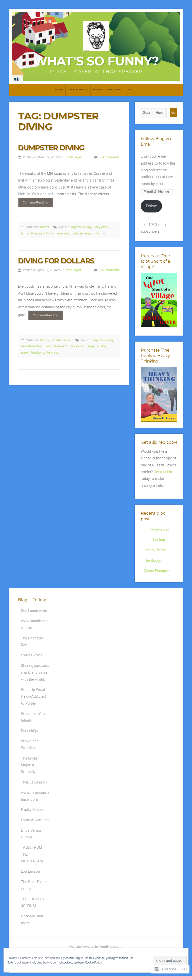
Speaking (114, 89)
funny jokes (100, 227)
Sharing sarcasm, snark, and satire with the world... (35, 673)
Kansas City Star (43, 233)
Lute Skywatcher (157, 530)
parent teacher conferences (40, 352)
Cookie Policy (93, 962)
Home (59, 89)
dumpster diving (79, 227)
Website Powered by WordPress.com (95, 947)
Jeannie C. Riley (64, 346)
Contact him (163, 472)
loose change (85, 346)
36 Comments (110, 270)
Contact (133, 89)
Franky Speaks (32, 810)
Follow (151, 206)
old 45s (101, 346)
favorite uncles (31, 346)
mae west (64, 233)
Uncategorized (60, 340)
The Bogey (152, 561)
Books (97, 89)
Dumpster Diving (51, 147)
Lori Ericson (30, 871)
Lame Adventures (35, 820)
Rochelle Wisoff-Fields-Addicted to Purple (34, 697)
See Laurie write (34, 611)
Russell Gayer (72, 157)
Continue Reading (33, 203)
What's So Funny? (96, 61)
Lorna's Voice (32, 655)
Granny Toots (155, 550)
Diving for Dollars (56, 260)
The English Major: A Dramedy (30, 765)
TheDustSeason (34, 782)
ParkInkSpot (31, 731)
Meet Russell (78, 89)
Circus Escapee (156, 571)
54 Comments (110, 157)
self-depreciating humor (89, 233)
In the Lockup (154, 540)
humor (44, 227)
